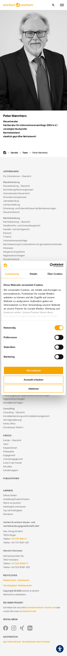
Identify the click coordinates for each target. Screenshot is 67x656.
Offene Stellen (10, 495)
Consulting (9, 408)
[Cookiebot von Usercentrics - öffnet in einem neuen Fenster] (49, 265)
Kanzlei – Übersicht (12, 440)
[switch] (59, 337)
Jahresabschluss (11, 200)
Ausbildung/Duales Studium (16, 499)
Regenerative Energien (14, 255)
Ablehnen (33, 388)
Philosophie (8, 451)
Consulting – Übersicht (14, 412)
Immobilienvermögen (13, 402)
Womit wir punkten (12, 502)
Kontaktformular (27, 611)
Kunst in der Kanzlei (12, 462)
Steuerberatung (11, 182)
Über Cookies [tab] (55, 274)
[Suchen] (53, 5)
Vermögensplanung (12, 419)
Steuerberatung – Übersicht (16, 185)
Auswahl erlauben (33, 379)
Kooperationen (10, 447)
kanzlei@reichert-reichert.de (40, 607)
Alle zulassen (33, 370)
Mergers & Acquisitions (14, 251)
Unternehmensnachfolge (15, 240)
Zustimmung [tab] (12, 274)
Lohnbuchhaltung (11, 204)
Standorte (8, 514)
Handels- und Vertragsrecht (16, 229)
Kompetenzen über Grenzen (36, 641)
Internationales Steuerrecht (16, 193)
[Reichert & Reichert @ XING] (21, 628)
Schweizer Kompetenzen (14, 197)
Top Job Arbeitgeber (12, 510)
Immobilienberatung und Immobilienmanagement (26, 416)
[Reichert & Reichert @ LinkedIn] (29, 628)
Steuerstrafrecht (11, 212)
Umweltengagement (13, 458)
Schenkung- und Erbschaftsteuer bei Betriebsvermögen (29, 208)
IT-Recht (7, 236)
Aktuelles (7, 466)
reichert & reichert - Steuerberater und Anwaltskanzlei (4, 152)
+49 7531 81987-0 (19, 563)
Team (25, 152)
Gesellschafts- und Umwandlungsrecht (21, 225)
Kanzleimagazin (10, 470)
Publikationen (11, 478)
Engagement (9, 455)
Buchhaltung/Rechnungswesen (18, 189)
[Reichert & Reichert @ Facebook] (5, 628)
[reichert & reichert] (26, 5)
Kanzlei (14, 152)
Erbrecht (7, 232)
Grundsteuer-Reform (13, 427)
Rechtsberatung (11, 217)
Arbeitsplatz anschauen (14, 506)
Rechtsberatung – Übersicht (16, 221)
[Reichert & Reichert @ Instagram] (13, 628)
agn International (12, 641)
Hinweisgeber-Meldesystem (17, 585)
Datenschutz (9, 580)
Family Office (9, 423)
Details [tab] (33, 274)
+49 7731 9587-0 (18, 538)
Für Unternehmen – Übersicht (17, 176)
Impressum (23, 580)
